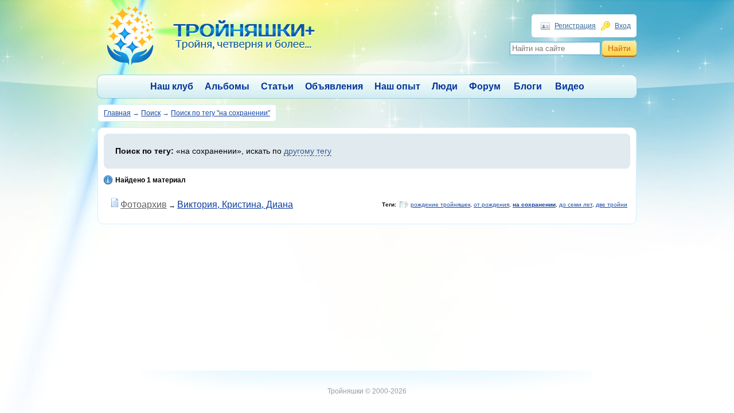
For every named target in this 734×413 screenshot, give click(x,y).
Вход (623, 26)
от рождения (491, 204)
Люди (445, 86)
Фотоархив (143, 204)
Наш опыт (397, 86)
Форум (485, 86)
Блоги (528, 86)
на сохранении (534, 204)
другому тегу (307, 150)
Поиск (151, 113)
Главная (117, 113)
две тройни (611, 204)
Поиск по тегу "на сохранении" (220, 113)
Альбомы (227, 86)
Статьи (277, 86)
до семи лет (575, 204)
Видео (569, 86)
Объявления (334, 86)
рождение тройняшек (440, 204)
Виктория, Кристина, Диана (235, 204)
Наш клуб (171, 86)
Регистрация (575, 26)
